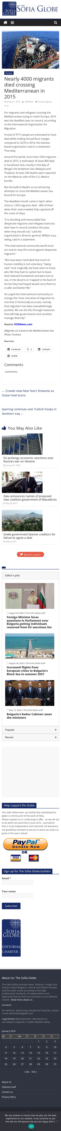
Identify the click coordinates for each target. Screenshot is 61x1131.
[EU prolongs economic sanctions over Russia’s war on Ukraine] (22, 435)
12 (14, 1052)
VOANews (29, 101)
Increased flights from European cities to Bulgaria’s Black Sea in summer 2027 (27, 670)
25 (6, 1064)
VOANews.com (23, 324)
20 (22, 1058)
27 (22, 1064)
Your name (9, 891)
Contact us (7, 1091)
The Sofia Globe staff (35, 613)
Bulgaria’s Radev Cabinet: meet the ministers (29, 715)
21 (30, 1058)
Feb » (34, 1071)
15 (38, 1052)
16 (47, 1052)
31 (55, 1064)
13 (22, 1052)
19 (14, 1058)
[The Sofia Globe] (5, 22)
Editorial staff (9, 1086)
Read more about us (21, 999)
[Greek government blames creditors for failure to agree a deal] (22, 511)
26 (14, 1064)
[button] (30, 575)
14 (30, 1052)
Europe (9, 73)
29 (38, 1064)
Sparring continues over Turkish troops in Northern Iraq (29, 411)
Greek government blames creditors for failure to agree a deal (29, 536)
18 (6, 1058)
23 (47, 1058)
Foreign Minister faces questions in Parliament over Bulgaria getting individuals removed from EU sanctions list (29, 622)
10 (55, 1047)
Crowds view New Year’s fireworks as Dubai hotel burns (28, 393)
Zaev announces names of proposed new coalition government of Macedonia (30, 497)
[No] (57, 1121)
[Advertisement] (30, 771)
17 (55, 1052)
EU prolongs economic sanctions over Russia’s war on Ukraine (28, 459)
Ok (31, 1126)
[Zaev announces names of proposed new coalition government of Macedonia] (22, 473)
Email (6, 878)
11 (6, 1052)
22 (38, 1058)
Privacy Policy (9, 1096)
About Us (6, 1082)
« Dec (27, 1071)
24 (55, 1058)
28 (30, 1064)
